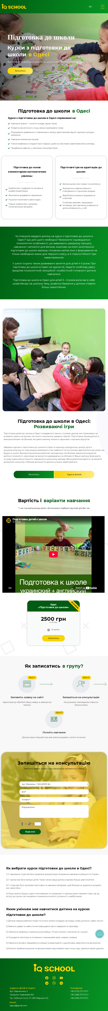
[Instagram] (54, 977)
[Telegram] (46, 983)
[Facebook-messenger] (61, 983)
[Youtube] (61, 977)
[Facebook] (46, 977)
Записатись (53, 638)
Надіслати (30, 832)
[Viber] (54, 983)
